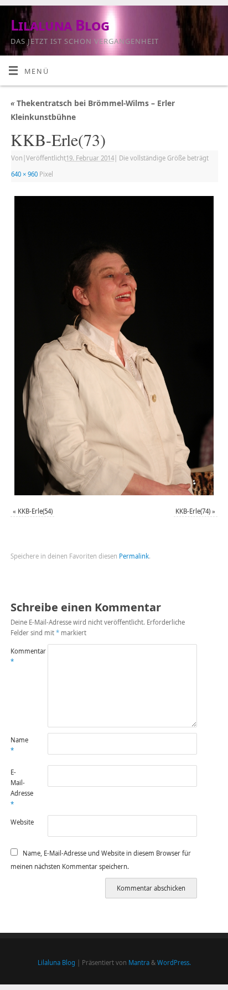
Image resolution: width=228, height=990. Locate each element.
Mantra (138, 962)
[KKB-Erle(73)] (114, 345)
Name (19, 745)
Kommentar (20, 656)
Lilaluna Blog (60, 25)
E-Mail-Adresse (20, 788)
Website (20, 822)
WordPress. (174, 962)
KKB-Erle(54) (35, 511)
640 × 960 (24, 174)
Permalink (134, 556)
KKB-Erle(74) (192, 511)
